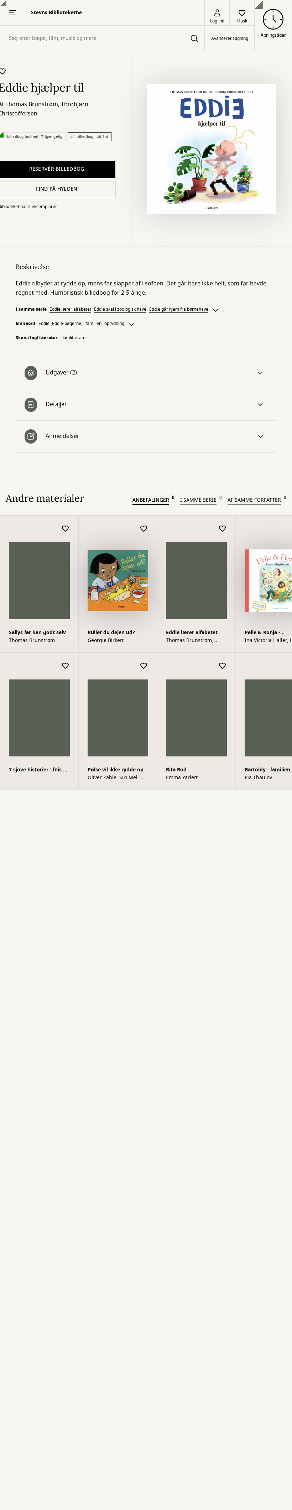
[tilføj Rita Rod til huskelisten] (222, 666)
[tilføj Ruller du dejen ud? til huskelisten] (144, 529)
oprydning (114, 323)
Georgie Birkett (106, 640)
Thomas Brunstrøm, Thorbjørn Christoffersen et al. (195, 640)
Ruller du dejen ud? (111, 632)
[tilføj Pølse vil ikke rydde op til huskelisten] (144, 666)
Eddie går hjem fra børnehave (178, 309)
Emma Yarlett (182, 778)
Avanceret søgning (229, 38)
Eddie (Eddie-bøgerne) (60, 323)
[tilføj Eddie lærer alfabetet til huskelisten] (222, 529)
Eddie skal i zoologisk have (120, 309)
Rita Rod (176, 770)
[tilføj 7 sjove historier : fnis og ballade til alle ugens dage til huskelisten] (65, 666)
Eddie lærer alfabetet (70, 309)
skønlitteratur (74, 338)
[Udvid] (215, 310)
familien (93, 323)
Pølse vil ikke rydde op (116, 770)
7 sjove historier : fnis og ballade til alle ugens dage (39, 770)
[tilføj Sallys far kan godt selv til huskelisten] (65, 529)
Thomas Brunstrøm (31, 104)
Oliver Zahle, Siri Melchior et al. (113, 778)
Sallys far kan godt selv (37, 632)
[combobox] (102, 38)
